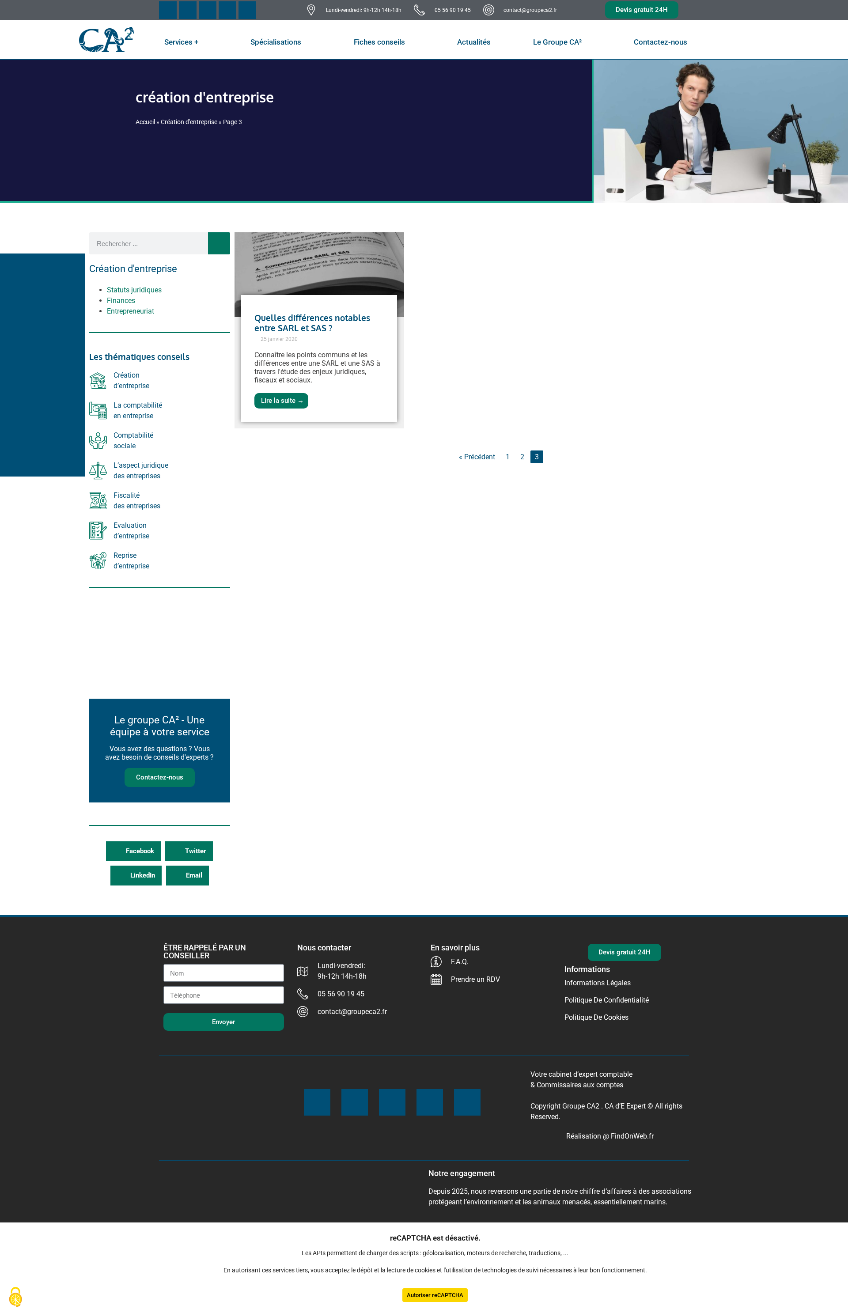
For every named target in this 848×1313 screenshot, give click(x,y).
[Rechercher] (219, 243)
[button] (133, 851)
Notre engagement (461, 1173)
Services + (181, 42)
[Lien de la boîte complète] (319, 330)
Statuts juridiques (134, 290)
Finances (121, 300)
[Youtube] (207, 10)
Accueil (145, 121)
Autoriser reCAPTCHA (435, 1295)
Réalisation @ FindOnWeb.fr (610, 1136)
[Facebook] (168, 10)
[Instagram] (227, 10)
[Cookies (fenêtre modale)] (15, 1298)
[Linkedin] (247, 10)
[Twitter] (188, 10)
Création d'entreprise (189, 121)
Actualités (474, 42)
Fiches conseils (379, 42)
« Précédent (477, 457)
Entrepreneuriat (130, 311)
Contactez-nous (660, 42)
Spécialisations (275, 42)
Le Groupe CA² (557, 42)
